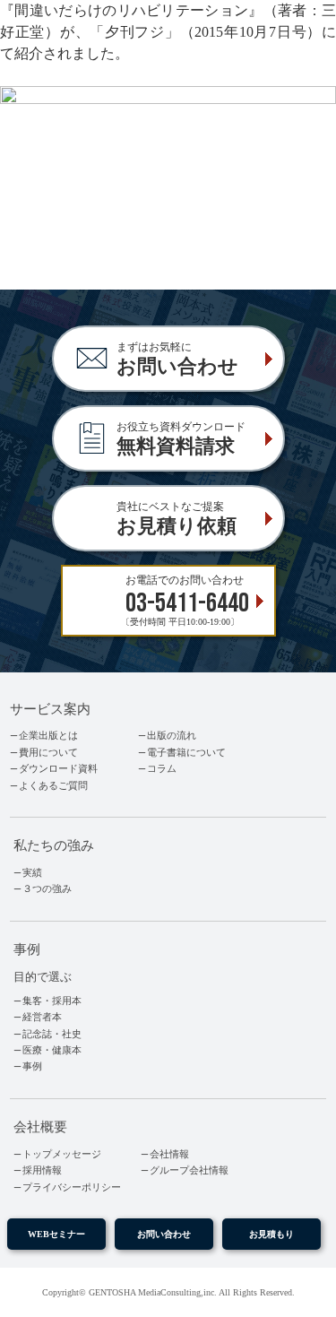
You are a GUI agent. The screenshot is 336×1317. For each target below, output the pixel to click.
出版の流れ (171, 735)
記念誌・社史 (52, 1033)
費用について (48, 752)
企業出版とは (48, 735)
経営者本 (42, 1016)
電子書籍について (186, 752)
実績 (32, 872)
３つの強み (47, 888)
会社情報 (169, 1153)
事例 (32, 1066)
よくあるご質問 (53, 785)
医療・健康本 (52, 1049)
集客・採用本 (52, 1000)
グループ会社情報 (189, 1170)
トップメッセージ (61, 1153)
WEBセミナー (56, 1234)
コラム (162, 768)
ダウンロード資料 (58, 768)
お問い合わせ (164, 1234)
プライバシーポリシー (71, 1187)
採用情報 (42, 1170)
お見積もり (271, 1234)
